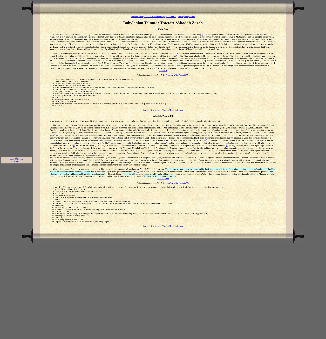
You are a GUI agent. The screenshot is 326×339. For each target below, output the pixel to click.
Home (180, 17)
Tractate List (171, 17)
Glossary (158, 110)
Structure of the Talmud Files (177, 75)
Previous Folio (137, 17)
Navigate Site (189, 17)
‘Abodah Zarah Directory (154, 17)
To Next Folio (163, 178)
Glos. (59, 189)
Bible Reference (176, 110)
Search (166, 110)
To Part (163, 71)
